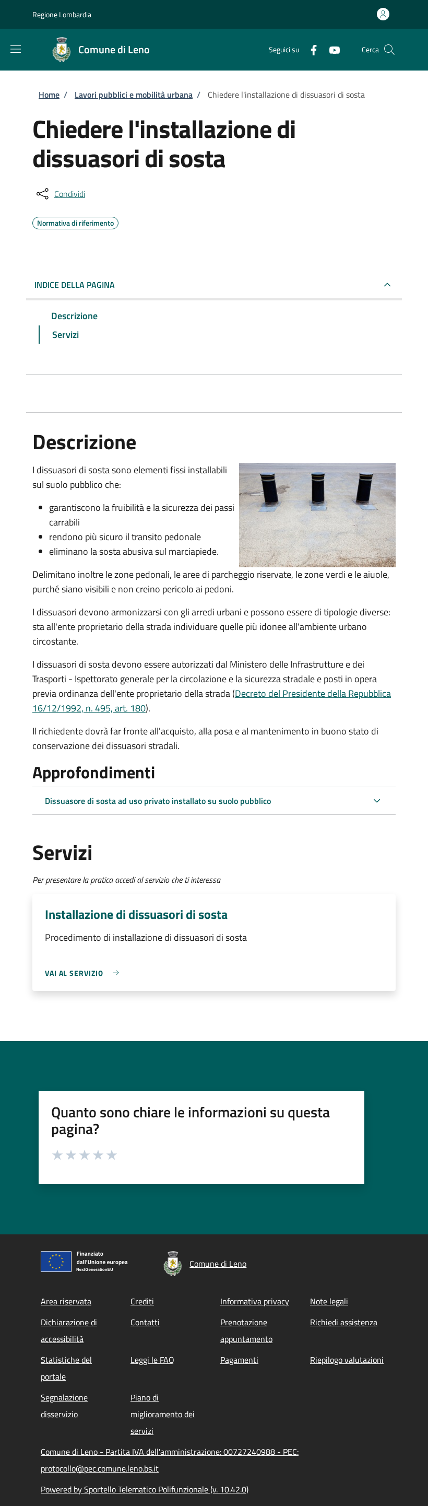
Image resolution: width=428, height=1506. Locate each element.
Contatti (145, 1322)
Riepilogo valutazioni (347, 1359)
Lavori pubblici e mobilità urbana (134, 94)
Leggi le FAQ (152, 1359)
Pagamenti (239, 1359)
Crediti (142, 1301)
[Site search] (389, 49)
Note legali (329, 1301)
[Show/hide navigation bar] (15, 49)
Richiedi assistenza (343, 1322)
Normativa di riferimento (75, 221)
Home (49, 94)
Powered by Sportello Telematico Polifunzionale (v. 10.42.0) (144, 1489)
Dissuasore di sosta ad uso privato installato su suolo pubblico (158, 801)
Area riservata (66, 1301)
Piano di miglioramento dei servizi (162, 1414)
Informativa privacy (254, 1301)
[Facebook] (309, 49)
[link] (84, 972)
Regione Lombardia (61, 14)
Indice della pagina (74, 284)
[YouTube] (330, 49)
